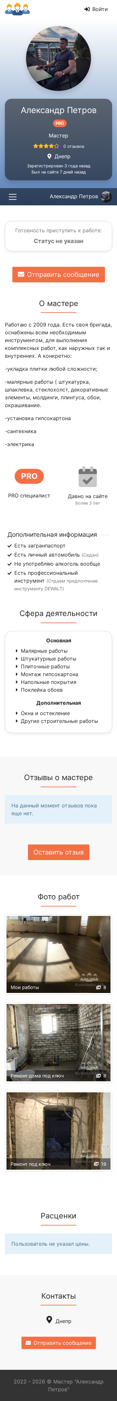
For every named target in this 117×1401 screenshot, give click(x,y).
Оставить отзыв (58, 852)
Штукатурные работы (48, 658)
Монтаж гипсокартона (49, 674)
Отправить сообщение (63, 274)
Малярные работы (44, 651)
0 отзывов (73, 146)
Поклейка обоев (42, 690)
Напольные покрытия (48, 682)
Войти (100, 9)
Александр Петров (74, 196)
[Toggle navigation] (13, 196)
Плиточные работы (45, 666)
